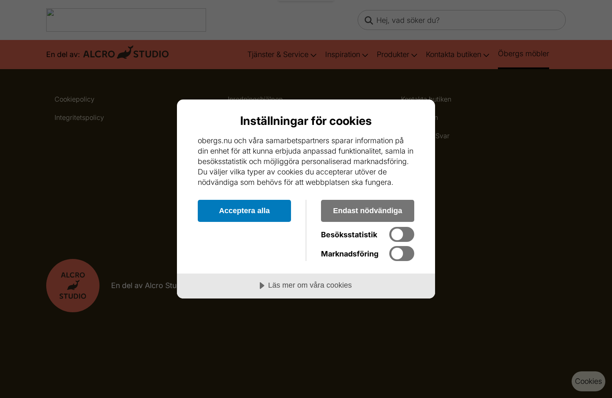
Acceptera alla (244, 210)
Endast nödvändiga (367, 210)
